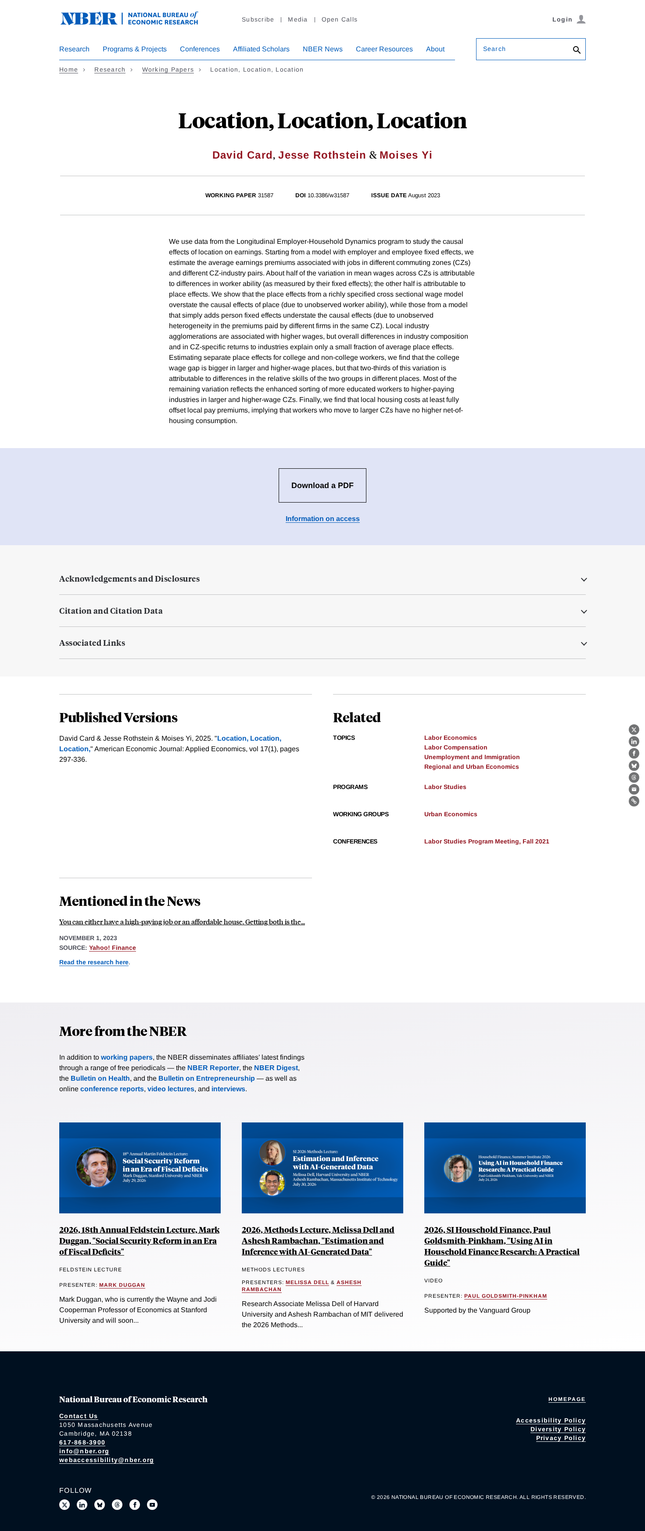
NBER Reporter (213, 1067)
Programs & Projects (135, 49)
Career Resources (384, 49)
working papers (127, 1057)
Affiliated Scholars (261, 49)
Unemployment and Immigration (472, 756)
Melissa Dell (307, 1282)
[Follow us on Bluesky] (99, 1504)
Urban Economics (450, 814)
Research (74, 49)
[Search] (577, 51)
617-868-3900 (82, 1442)
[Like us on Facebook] (134, 1504)
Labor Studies (445, 786)
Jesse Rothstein (322, 155)
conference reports (112, 1089)
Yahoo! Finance (112, 947)
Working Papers (168, 69)
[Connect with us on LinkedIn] (82, 1504)
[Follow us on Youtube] (152, 1504)
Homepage (567, 1399)
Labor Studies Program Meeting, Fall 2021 (486, 841)
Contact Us (78, 1415)
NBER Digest (276, 1067)
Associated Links (92, 642)
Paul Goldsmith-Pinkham (505, 1296)
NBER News (323, 49)
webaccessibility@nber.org (106, 1459)
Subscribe (258, 19)
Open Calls (340, 19)
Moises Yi (406, 155)
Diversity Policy (558, 1429)
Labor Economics (450, 737)
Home (68, 69)
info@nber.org (84, 1451)
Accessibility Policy (551, 1420)
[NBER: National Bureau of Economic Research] (136, 23)
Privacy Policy (561, 1437)
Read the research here (94, 962)
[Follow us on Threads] (117, 1504)
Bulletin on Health (100, 1078)
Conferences (200, 49)
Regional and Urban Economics (471, 766)
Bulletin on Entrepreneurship (206, 1078)
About (435, 49)
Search (494, 49)
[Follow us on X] (64, 1504)
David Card (242, 155)
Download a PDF (322, 485)
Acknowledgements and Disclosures (129, 578)
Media (298, 19)
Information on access (323, 518)
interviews (228, 1089)
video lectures (170, 1089)
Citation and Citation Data (111, 610)
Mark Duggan (122, 1285)
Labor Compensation (455, 747)
